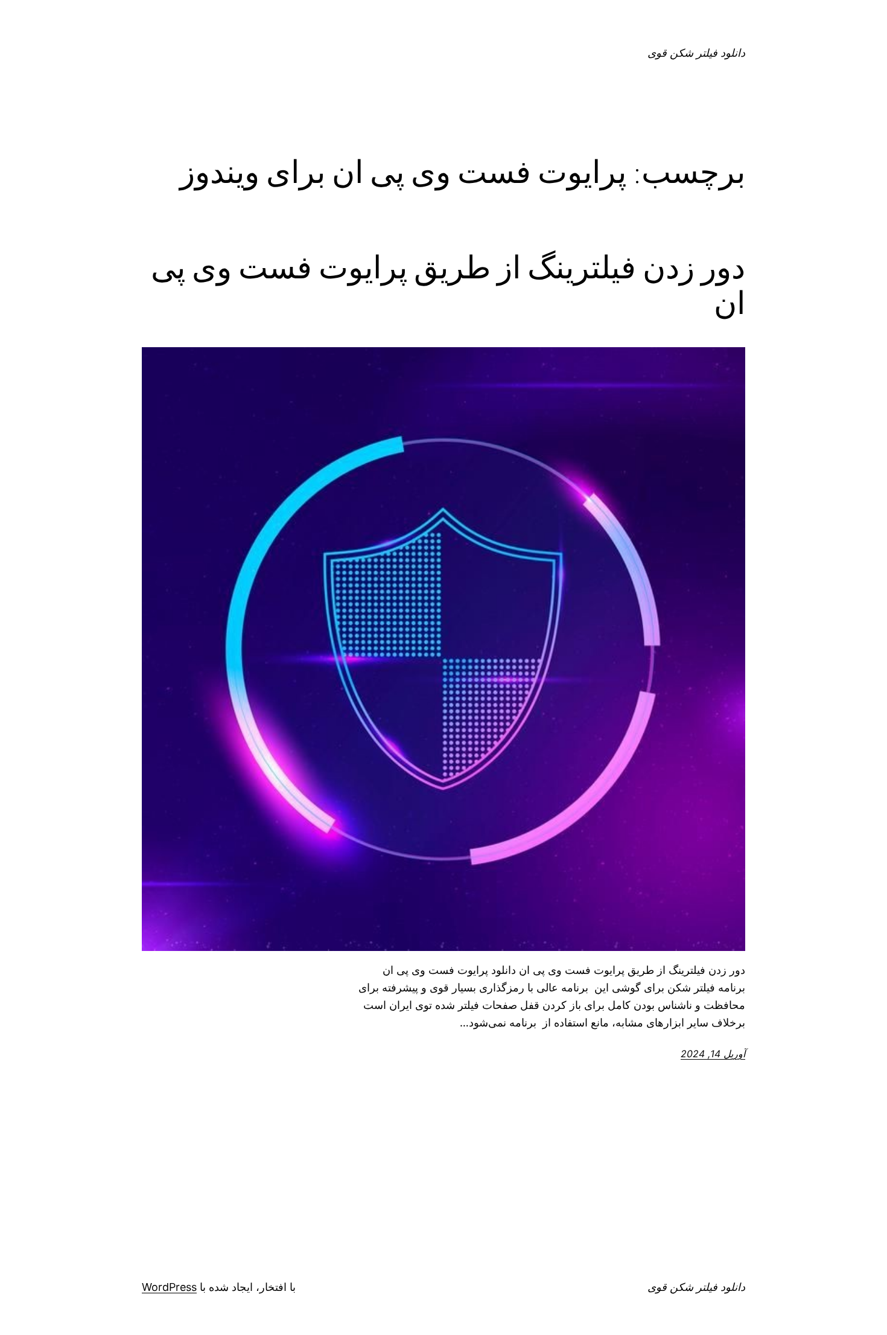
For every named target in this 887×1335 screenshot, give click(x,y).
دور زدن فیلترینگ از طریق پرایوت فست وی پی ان (448, 285)
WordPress (169, 1287)
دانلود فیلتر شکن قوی (696, 52)
